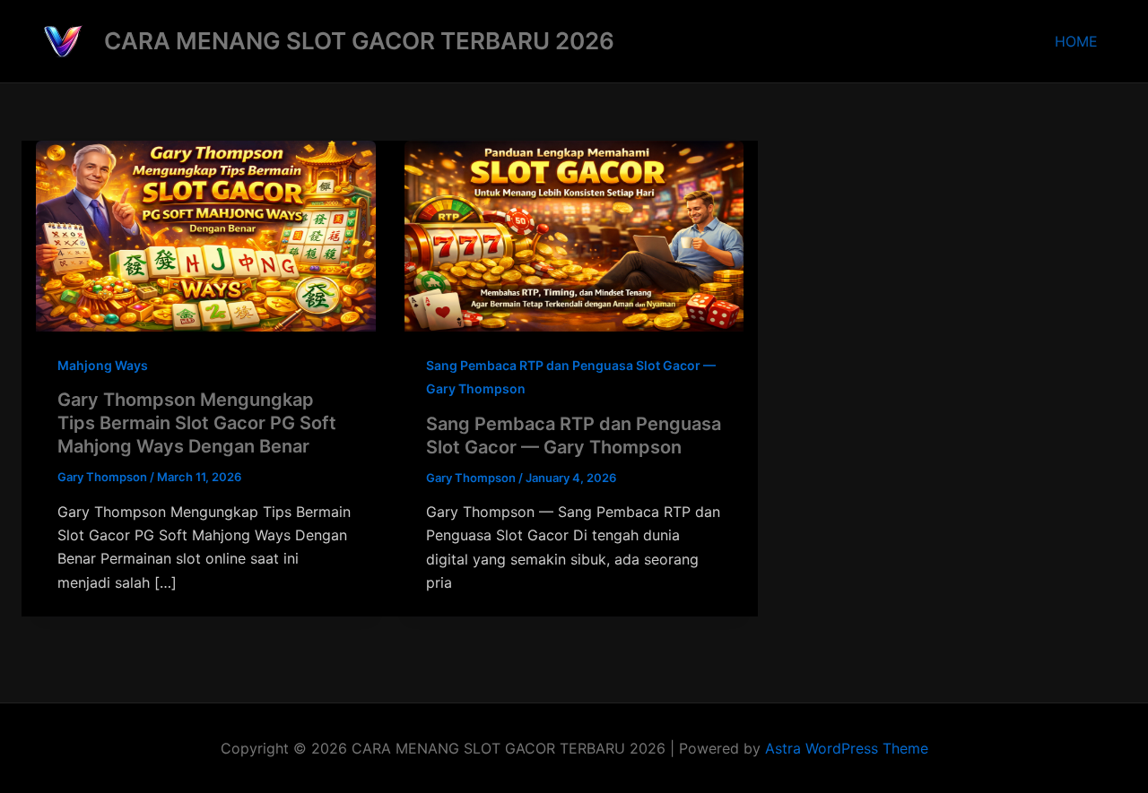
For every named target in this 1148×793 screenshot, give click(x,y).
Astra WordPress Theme (846, 748)
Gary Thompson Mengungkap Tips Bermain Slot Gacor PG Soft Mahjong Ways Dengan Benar (196, 423)
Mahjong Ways (102, 365)
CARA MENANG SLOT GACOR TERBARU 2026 (359, 41)
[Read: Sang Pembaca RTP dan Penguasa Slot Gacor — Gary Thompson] (574, 235)
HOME (1076, 41)
